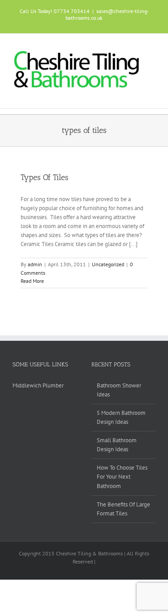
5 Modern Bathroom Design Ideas (121, 417)
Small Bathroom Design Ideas (117, 444)
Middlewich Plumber (38, 385)
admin (35, 264)
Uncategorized (108, 264)
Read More (32, 280)
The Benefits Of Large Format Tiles (123, 509)
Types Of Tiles (45, 177)
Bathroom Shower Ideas (119, 390)
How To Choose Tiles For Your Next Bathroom (122, 476)
